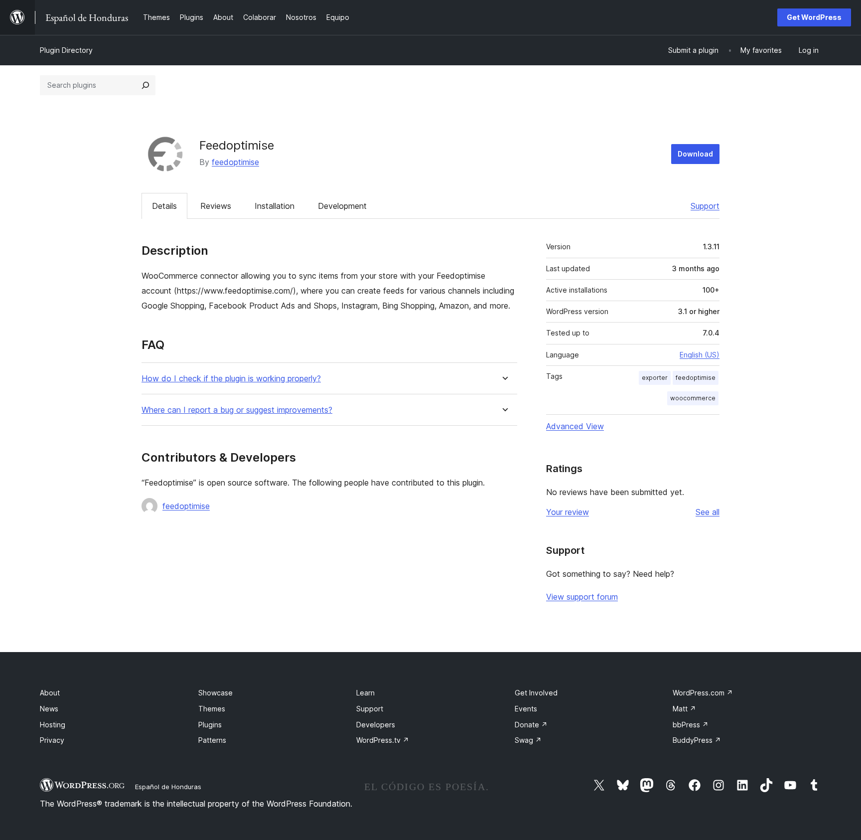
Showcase (215, 692)
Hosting (52, 724)
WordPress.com (703, 692)
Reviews (215, 206)
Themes (211, 708)
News (49, 708)
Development (342, 206)
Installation (274, 206)
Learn (365, 692)
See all (707, 512)
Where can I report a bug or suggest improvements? (237, 410)
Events (526, 708)
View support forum (582, 597)
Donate (531, 724)
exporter (655, 377)
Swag (528, 740)
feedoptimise (235, 162)
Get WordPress (814, 17)
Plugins (210, 724)
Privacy (52, 740)
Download (695, 154)
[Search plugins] (145, 85)
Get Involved (536, 692)
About (50, 692)
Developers (375, 724)
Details (164, 206)
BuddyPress (697, 740)
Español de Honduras (168, 787)
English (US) (699, 354)
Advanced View (575, 426)
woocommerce (693, 398)
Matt (684, 708)
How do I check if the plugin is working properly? (231, 378)
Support (705, 206)
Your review (567, 512)
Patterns (212, 740)
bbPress (691, 724)
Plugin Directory (66, 50)
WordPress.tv (382, 740)
